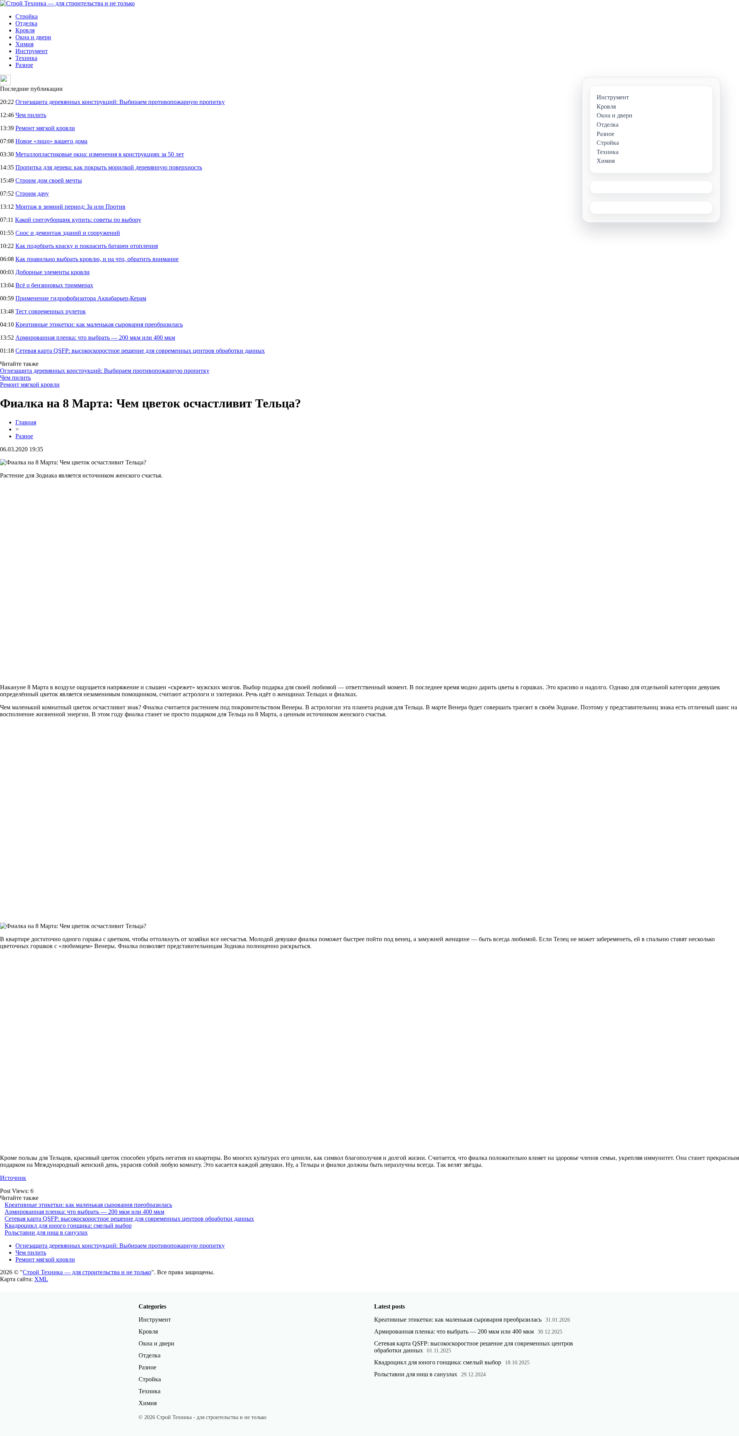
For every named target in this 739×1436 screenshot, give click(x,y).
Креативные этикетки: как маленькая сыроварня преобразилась (99, 324)
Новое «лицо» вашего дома (51, 141)
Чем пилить (30, 115)
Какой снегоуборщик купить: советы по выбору (78, 219)
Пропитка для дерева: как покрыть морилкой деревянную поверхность (108, 167)
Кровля (25, 30)
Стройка (26, 16)
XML (41, 1279)
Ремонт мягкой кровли (45, 128)
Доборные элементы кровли (52, 272)
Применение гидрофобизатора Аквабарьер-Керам (80, 298)
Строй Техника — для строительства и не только (87, 1272)
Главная (25, 422)
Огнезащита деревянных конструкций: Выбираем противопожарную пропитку (120, 102)
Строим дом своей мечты (48, 180)
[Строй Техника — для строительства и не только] (67, 3)
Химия (24, 44)
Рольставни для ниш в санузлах (46, 1232)
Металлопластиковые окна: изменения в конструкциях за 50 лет (99, 154)
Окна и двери (33, 37)
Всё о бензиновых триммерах (54, 285)
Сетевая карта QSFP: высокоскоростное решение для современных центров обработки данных (140, 350)
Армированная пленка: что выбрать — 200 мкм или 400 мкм (95, 337)
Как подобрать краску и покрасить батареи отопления (86, 246)
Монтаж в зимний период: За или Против (70, 206)
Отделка (26, 23)
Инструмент (31, 51)
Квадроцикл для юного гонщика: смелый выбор (68, 1225)
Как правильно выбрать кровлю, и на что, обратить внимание (97, 259)
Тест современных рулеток (50, 311)
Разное (24, 65)
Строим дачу (32, 193)
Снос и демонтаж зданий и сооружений (67, 233)
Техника (26, 58)
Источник (13, 1178)
